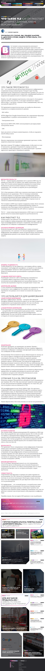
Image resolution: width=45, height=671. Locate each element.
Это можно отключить (7, 535)
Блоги (17, 5)
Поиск (32, 2)
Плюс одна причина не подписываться (22, 524)
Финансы (32, 550)
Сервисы (3, 501)
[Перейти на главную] (8, 0)
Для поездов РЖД (33, 654)
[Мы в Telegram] (1, 2)
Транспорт (6, 5)
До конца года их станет (37, 562)
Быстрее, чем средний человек (22, 533)
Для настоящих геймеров (33, 590)
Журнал (38, 5)
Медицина (32, 618)
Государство (6, 3)
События (8, 519)
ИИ (17, 3)
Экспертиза (9, 16)
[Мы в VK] (2, 2)
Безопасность (38, 3)
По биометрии (36, 553)
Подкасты (27, 5)
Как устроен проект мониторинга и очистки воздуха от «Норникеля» (12, 561)
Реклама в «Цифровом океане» (21, 664)
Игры (25, 586)
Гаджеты (3, 585)
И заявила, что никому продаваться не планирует (14, 601)
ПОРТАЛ (13, 660)
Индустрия (32, 540)
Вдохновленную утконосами (36, 621)
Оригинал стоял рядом (36, 629)
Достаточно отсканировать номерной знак (36, 605)
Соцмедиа (27, 3)
